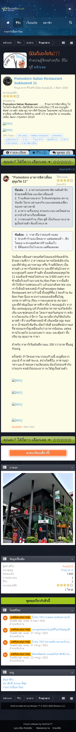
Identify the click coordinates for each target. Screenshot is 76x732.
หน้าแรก (8, 23)
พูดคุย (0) (63, 152)
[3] (62, 162)
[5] (70, 162)
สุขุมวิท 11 (52, 139)
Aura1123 (47, 87)
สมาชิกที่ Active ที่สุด (14, 683)
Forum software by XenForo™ (38, 724)
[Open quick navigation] (63, 43)
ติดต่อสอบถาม (43, 728)
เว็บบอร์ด (31, 22)
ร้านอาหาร (20, 87)
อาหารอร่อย (11, 143)
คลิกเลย (40, 67)
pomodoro (57, 135)
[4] (66, 162)
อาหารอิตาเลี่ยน (29, 143)
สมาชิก (47, 22)
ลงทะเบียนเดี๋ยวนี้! (38, 453)
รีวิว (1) (41, 152)
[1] (55, 162)
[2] (58, 162)
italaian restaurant (39, 135)
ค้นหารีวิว (8, 679)
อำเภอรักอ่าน (17, 624)
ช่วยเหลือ (56, 728)
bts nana (23, 135)
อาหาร (65, 139)
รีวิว (18, 22)
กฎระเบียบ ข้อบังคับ (23, 728)
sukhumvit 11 (12, 139)
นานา (25, 139)
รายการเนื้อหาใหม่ (13, 687)
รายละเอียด (18, 152)
